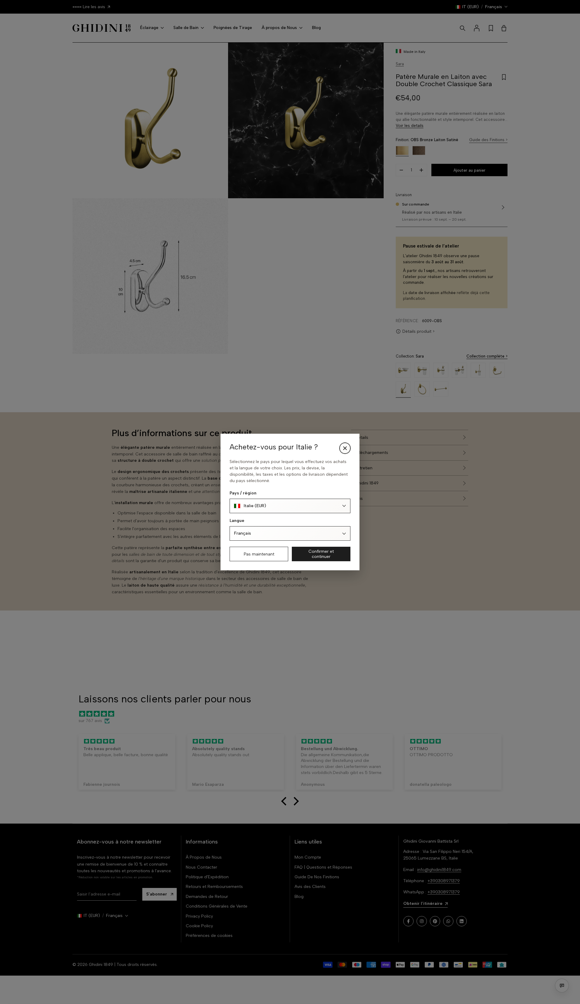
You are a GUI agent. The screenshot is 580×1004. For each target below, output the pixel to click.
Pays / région (243, 493)
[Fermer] (345, 448)
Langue (237, 520)
